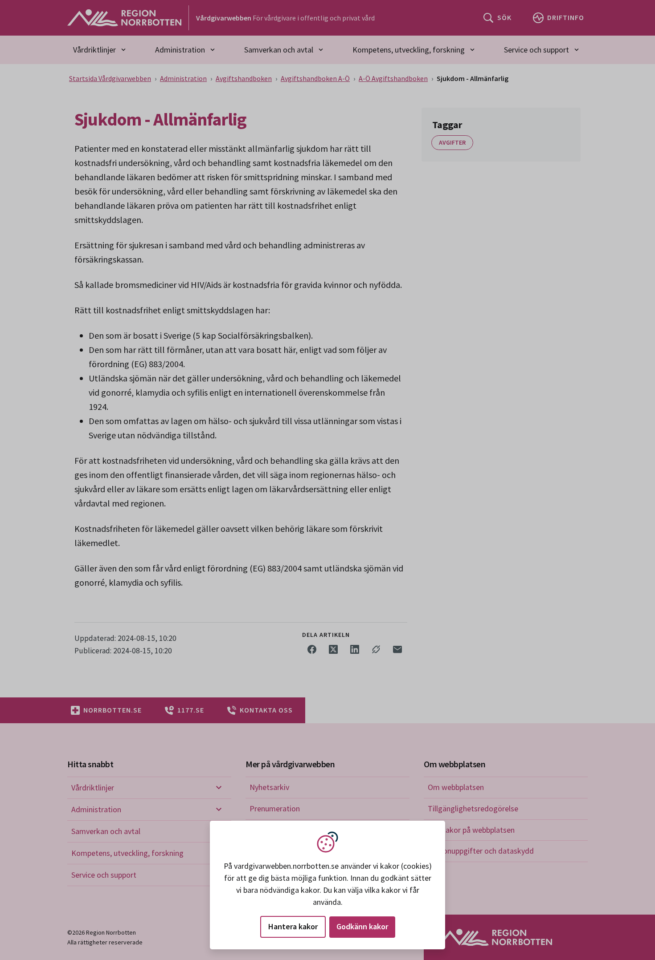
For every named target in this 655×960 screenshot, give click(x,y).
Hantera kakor (293, 926)
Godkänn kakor (362, 926)
